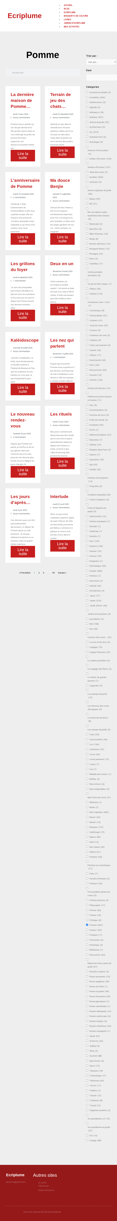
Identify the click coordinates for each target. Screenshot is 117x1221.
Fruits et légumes (99, 499)
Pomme (96, 925)
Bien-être (96, 229)
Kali (94, 624)
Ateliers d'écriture (99, 167)
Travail (95, 1105)
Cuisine (95, 350)
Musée (95, 822)
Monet (95, 817)
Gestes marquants (100, 521)
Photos (95, 910)
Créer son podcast (100, 345)
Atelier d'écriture (100, 158)
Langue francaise (100, 652)
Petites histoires (99, 900)
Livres (67, 19)
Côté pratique (98, 315)
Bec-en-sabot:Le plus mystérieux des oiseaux (98, 215)
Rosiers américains (100, 1016)
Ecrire (94, 429)
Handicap (96, 531)
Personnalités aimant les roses (99, 894)
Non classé (97, 847)
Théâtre (95, 1090)
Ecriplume (25, 16)
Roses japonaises (99, 1001)
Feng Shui (96, 486)
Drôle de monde (99, 420)
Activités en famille (100, 92)
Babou (95, 199)
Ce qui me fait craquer (100, 284)
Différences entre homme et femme (100, 398)
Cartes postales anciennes (95, 274)
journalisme (97, 619)
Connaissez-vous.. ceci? (99, 304)
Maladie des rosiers (100, 774)
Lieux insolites (98, 739)
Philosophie (97, 905)
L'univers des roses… (99, 637)
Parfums (96, 857)
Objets (95, 852)
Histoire (96, 546)
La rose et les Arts (100, 642)
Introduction (97, 590)
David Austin (98, 360)
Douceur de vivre (99, 415)
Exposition (97, 459)
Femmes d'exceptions (98, 479)
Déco (94, 365)
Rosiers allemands (100, 1011)
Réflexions (96, 950)
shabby (95, 1046)
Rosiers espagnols (100, 1031)
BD (93, 203)
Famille (95, 469)
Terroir (95, 1085)
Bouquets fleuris (99, 248)
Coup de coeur (99, 325)
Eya (93, 464)
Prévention (96, 940)
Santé (95, 1036)
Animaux (96, 117)
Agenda (95, 107)
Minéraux (95, 802)
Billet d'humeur (99, 234)
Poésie (95, 915)
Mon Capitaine (99, 812)
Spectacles (97, 1061)
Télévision (97, 1080)
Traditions (96, 1100)
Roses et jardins (99, 991)
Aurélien (96, 177)
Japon (95, 595)
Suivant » (62, 572)
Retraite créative (99, 971)
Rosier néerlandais (100, 1006)
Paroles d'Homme (100, 878)
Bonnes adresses (100, 243)
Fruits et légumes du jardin (97, 510)
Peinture (96, 883)
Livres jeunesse (99, 759)
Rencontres (97, 955)
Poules (96, 930)
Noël (94, 842)
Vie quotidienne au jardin (99, 1129)
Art (94, 132)
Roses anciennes (100, 976)
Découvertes (98, 370)
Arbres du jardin (99, 122)
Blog (66, 9)
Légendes (96, 685)
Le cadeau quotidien (99, 660)
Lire (94, 744)
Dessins (96, 375)
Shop (94, 1051)
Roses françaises (100, 996)
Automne (95, 182)
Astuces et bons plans (98, 152)
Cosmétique (97, 310)
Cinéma (96, 294)
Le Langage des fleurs (100, 669)
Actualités (97, 97)
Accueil (68, 5)
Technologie (98, 1075)
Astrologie (96, 142)
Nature (95, 837)
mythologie (97, 832)
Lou (93, 769)
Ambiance (97, 112)
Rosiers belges (98, 1021)
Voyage (95, 1140)
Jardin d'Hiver (98, 605)
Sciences (96, 1041)
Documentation (98, 410)
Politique (95, 920)
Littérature (97, 749)
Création (95, 340)
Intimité (95, 586)
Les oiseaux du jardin (99, 729)
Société (96, 1056)
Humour (95, 556)
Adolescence (98, 102)
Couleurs (96, 320)
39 (53, 572)
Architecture (97, 127)
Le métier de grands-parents (97, 679)
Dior (93, 405)
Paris (94, 873)
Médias (95, 779)
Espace (95, 454)
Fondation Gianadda (99, 494)
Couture (95, 330)
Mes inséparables (99, 789)
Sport (95, 1065)
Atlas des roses (99, 172)
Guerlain (95, 526)
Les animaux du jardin (97, 696)
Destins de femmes (99, 388)
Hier (94, 541)
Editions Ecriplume (100, 435)
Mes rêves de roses (99, 797)
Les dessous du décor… (98, 719)
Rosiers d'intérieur (100, 1026)
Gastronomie (98, 516)
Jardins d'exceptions (99, 614)
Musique (96, 827)
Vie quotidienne (99, 1118)
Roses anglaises (99, 981)
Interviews (96, 581)
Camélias (96, 263)
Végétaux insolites (100, 1110)
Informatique (98, 566)
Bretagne (96, 254)
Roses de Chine (98, 986)
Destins (96, 380)
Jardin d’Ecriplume (74, 23)
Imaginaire (96, 561)
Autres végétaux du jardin (99, 192)
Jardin (95, 600)
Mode (94, 807)
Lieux (94, 734)
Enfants (95, 444)
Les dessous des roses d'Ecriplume (98, 708)
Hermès (95, 536)
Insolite (96, 571)
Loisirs (94, 764)
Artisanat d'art (98, 137)
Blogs (94, 239)
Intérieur (95, 576)
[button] (83, 1)
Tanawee (96, 1070)
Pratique (96, 935)
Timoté (95, 1095)
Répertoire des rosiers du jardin (99, 965)
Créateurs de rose (100, 335)
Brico (94, 258)
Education (96, 440)
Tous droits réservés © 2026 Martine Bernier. (42, 1212)
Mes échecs (97, 784)
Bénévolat (96, 224)
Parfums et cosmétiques (99, 867)
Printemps (96, 945)
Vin (93, 1135)
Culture (95, 355)
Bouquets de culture (76, 16)
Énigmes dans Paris (100, 449)
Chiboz (95, 288)
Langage (96, 647)
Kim (94, 629)
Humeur (95, 551)
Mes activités (71, 27)
